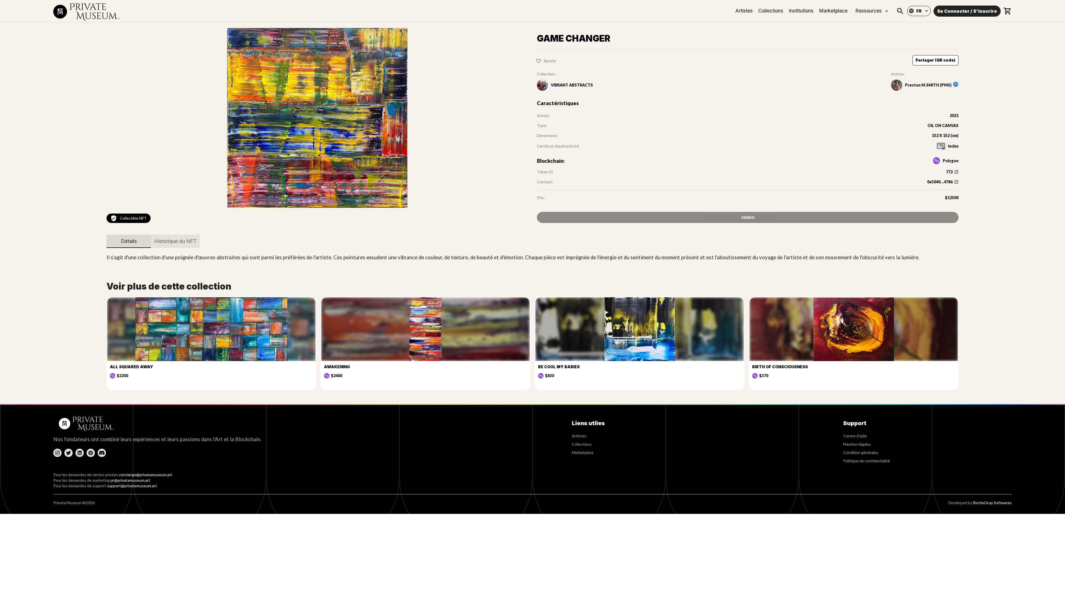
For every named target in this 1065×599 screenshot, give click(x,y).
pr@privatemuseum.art (130, 480)
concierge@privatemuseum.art (145, 474)
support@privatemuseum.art (132, 485)
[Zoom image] (317, 118)
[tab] (128, 241)
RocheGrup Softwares (992, 502)
